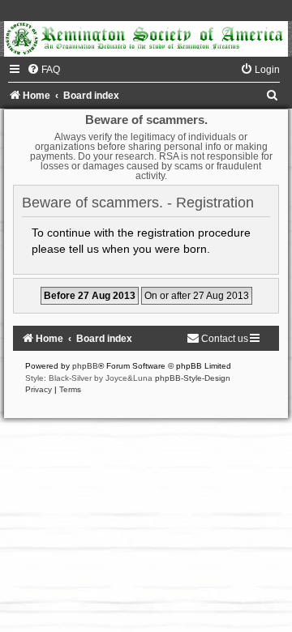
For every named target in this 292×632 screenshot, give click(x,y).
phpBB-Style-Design (192, 378)
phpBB (85, 365)
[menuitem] (43, 69)
